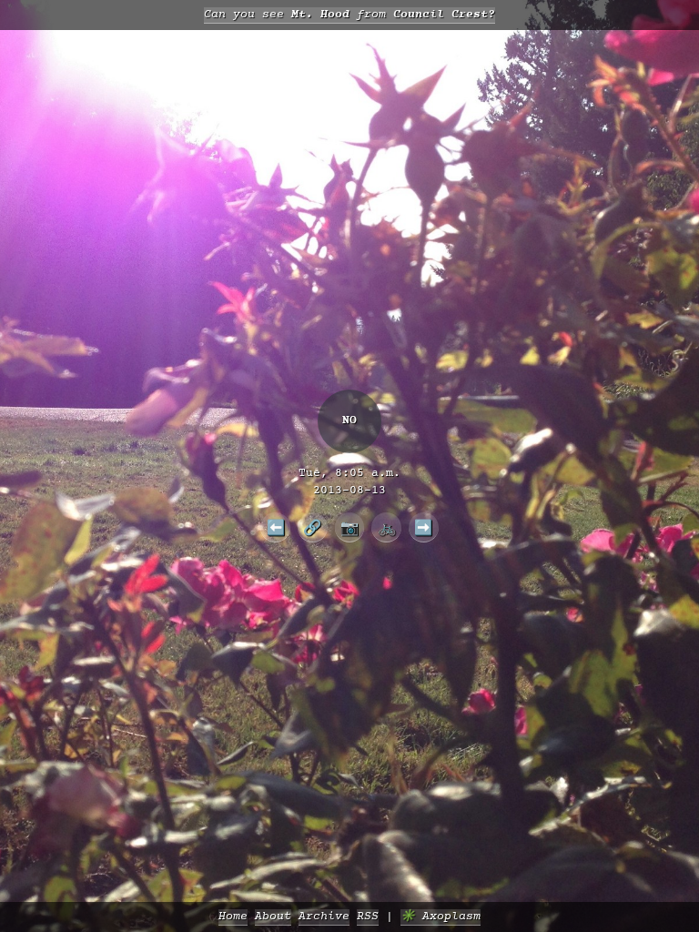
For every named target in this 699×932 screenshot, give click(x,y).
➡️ (423, 527)
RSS (368, 917)
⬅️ (276, 527)
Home (233, 917)
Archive (324, 917)
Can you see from (349, 15)
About (273, 917)
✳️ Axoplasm (440, 917)
